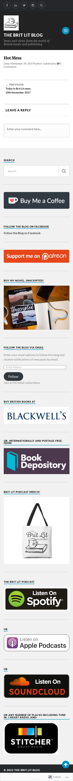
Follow (13, 376)
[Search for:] (36, 171)
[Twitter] (24, 5)
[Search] (41, 5)
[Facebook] (7, 5)
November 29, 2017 (22, 63)
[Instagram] (33, 5)
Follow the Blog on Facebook (26, 226)
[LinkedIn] (15, 5)
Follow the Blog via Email (24, 347)
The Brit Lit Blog (23, 35)
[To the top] (65, 764)
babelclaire (49, 63)
